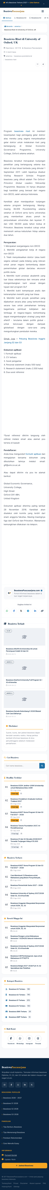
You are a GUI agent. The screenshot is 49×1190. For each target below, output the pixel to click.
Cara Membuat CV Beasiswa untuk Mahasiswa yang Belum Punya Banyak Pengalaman (25, 876)
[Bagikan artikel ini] (43, 64)
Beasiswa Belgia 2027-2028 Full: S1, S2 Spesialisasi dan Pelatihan (26, 967)
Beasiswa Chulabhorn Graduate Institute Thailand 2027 (26, 800)
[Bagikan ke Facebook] (14, 611)
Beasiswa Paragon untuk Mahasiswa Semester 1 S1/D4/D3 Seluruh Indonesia (26, 937)
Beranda (9, 26)
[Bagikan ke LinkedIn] (35, 611)
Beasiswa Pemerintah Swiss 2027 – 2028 (27, 885)
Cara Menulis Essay (11, 1143)
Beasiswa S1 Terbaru (19, 1000)
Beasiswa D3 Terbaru (19, 1006)
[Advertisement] (24, 99)
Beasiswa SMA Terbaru (20, 1011)
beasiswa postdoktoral (23, 56)
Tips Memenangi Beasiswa (14, 1132)
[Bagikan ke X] (21, 611)
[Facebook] (11, 1085)
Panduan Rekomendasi (12, 1138)
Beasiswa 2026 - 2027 (12, 1098)
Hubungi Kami (7, 1186)
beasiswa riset (10, 59)
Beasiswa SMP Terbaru (19, 1017)
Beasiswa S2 (36, 18)
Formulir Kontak (11, 1155)
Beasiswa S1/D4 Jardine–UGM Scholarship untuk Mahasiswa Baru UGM (27, 787)
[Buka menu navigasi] (42, 11)
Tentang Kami (6, 1183)
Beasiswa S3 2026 (10, 1114)
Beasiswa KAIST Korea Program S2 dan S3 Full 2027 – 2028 (27, 813)
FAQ (44, 1183)
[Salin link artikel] (42, 611)
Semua (8, 18)
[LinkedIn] (25, 1085)
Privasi (15, 1183)
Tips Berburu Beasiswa (12, 1127)
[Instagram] (4, 1085)
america (17, 26)
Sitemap (16, 1186)
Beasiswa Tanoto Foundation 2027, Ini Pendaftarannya (25, 827)
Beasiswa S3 (21, 18)
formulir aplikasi (33, 454)
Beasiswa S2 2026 (10, 1109)
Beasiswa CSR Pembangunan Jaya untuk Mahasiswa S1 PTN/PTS (26, 957)
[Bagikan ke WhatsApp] (7, 611)
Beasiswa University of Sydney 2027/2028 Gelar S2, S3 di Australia (27, 894)
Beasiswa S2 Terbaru (19, 995)
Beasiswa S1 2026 (10, 1103)
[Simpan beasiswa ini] (37, 64)
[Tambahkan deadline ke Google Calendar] (21, 793)
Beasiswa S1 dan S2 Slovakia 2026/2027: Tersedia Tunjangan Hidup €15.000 (26, 840)
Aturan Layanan (35, 1183)
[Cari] (42, 765)
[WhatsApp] (18, 1085)
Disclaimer (24, 1183)
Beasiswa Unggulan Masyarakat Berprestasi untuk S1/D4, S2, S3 (28, 904)
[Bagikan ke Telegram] (28, 611)
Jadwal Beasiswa (25, 1165)
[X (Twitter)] (31, 1085)
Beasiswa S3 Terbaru (19, 989)
